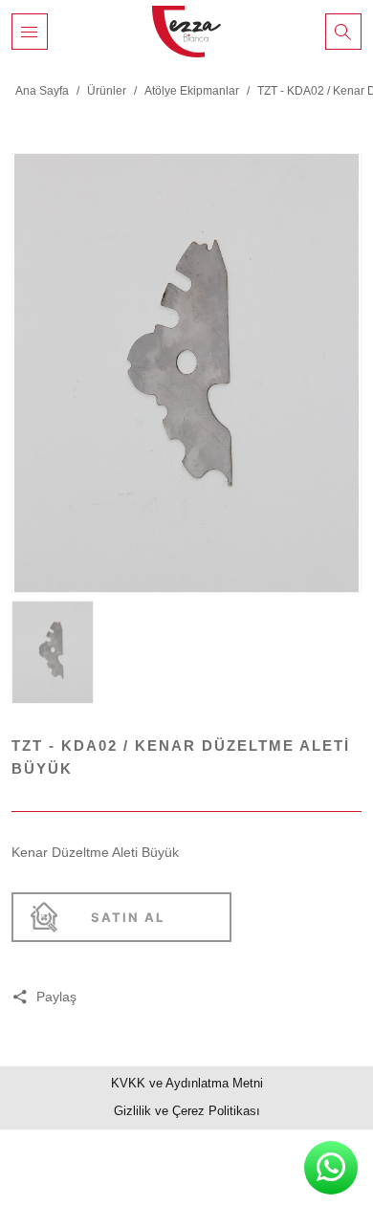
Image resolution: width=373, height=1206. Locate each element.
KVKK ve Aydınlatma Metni (187, 1083)
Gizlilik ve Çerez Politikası (187, 1111)
